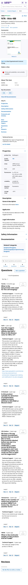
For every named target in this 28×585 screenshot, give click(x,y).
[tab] (4, 11)
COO (10, 93)
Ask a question (14, 27)
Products (3, 11)
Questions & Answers (4, 127)
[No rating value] (4, 25)
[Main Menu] (2, 3)
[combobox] (14, 6)
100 (13, 158)
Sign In (3, 61)
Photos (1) (14, 56)
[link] (5, 256)
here (17, 204)
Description (4, 106)
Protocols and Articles (5, 115)
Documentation (6, 111)
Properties (4, 103)
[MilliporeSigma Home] (7, 3)
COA (3, 93)
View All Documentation (8, 97)
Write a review (5, 27)
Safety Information (7, 109)
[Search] (25, 6)
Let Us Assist (6, 144)
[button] (23, 284)
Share (25, 15)
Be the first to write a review (12, 570)
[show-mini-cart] (26, 3)
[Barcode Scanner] (22, 3)
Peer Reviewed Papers (4, 121)
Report (17, 320)
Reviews (3, 132)
